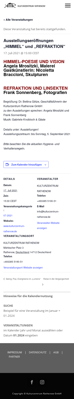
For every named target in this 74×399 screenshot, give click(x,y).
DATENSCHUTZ (37, 352)
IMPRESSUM (14, 352)
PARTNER (14, 356)
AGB (56, 352)
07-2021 (8, 215)
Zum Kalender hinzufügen (26, 164)
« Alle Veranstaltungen (18, 20)
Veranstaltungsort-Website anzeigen (23, 267)
